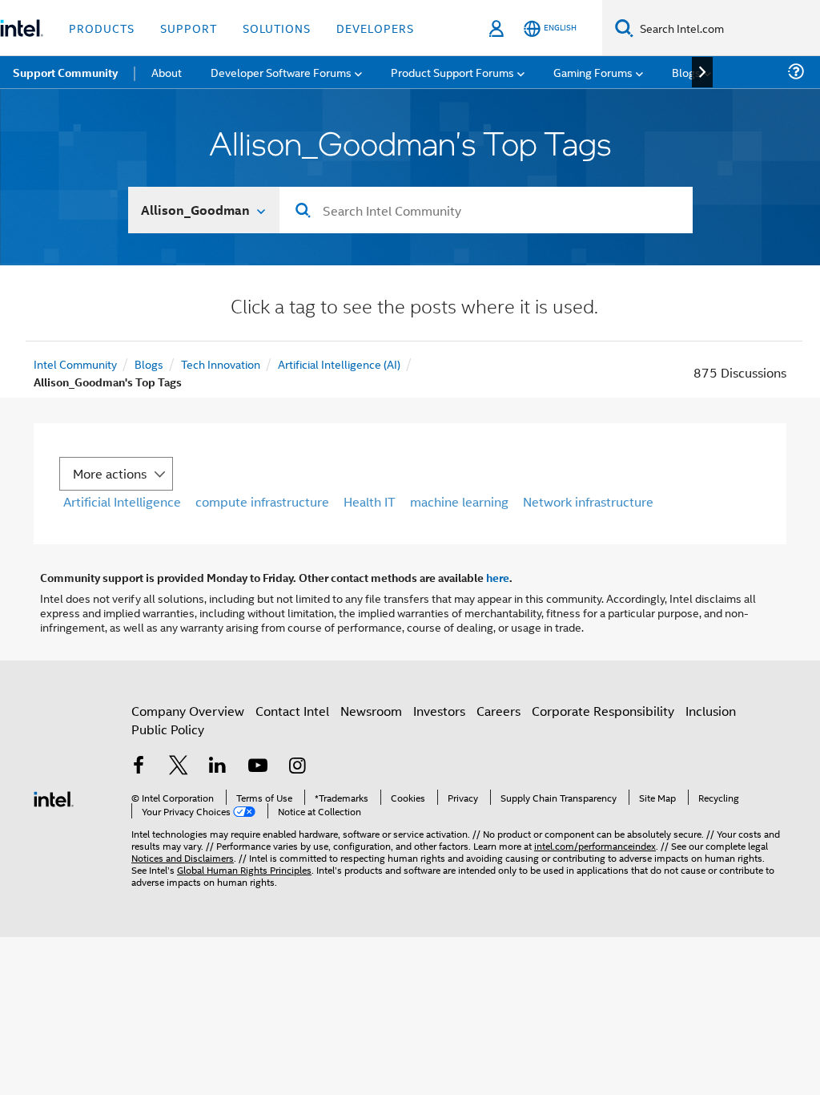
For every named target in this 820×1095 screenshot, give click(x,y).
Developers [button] (375, 27)
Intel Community (75, 363)
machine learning (459, 501)
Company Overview (187, 710)
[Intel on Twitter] (178, 767)
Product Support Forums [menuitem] (452, 71)
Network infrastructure (588, 501)
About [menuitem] (166, 71)
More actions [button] (110, 473)
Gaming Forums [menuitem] (593, 71)
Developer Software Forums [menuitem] (281, 71)
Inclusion (710, 710)
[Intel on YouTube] (257, 767)
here (497, 577)
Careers (498, 710)
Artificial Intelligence (122, 501)
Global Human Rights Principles (244, 869)
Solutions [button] (277, 27)
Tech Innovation (220, 363)
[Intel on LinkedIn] (217, 767)
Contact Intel (292, 710)
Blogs (149, 363)
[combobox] (486, 210)
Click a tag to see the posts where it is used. (414, 308)
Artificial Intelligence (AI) (339, 363)
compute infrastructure (262, 501)
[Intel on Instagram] (297, 767)
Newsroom (371, 710)
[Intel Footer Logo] (54, 797)
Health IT (370, 501)
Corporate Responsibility (603, 710)
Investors (439, 710)
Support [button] (188, 27)
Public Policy (167, 729)
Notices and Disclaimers (182, 857)
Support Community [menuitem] (65, 72)
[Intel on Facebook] (138, 767)
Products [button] (102, 27)
